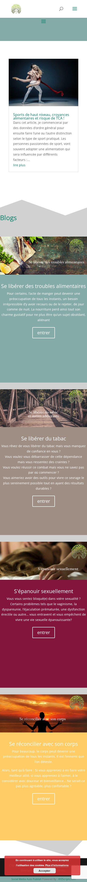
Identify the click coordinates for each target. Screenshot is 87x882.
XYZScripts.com (67, 879)
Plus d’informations (56, 865)
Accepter (44, 871)
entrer (43, 333)
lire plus (19, 165)
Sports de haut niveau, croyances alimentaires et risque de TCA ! (41, 116)
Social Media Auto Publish (26, 879)
